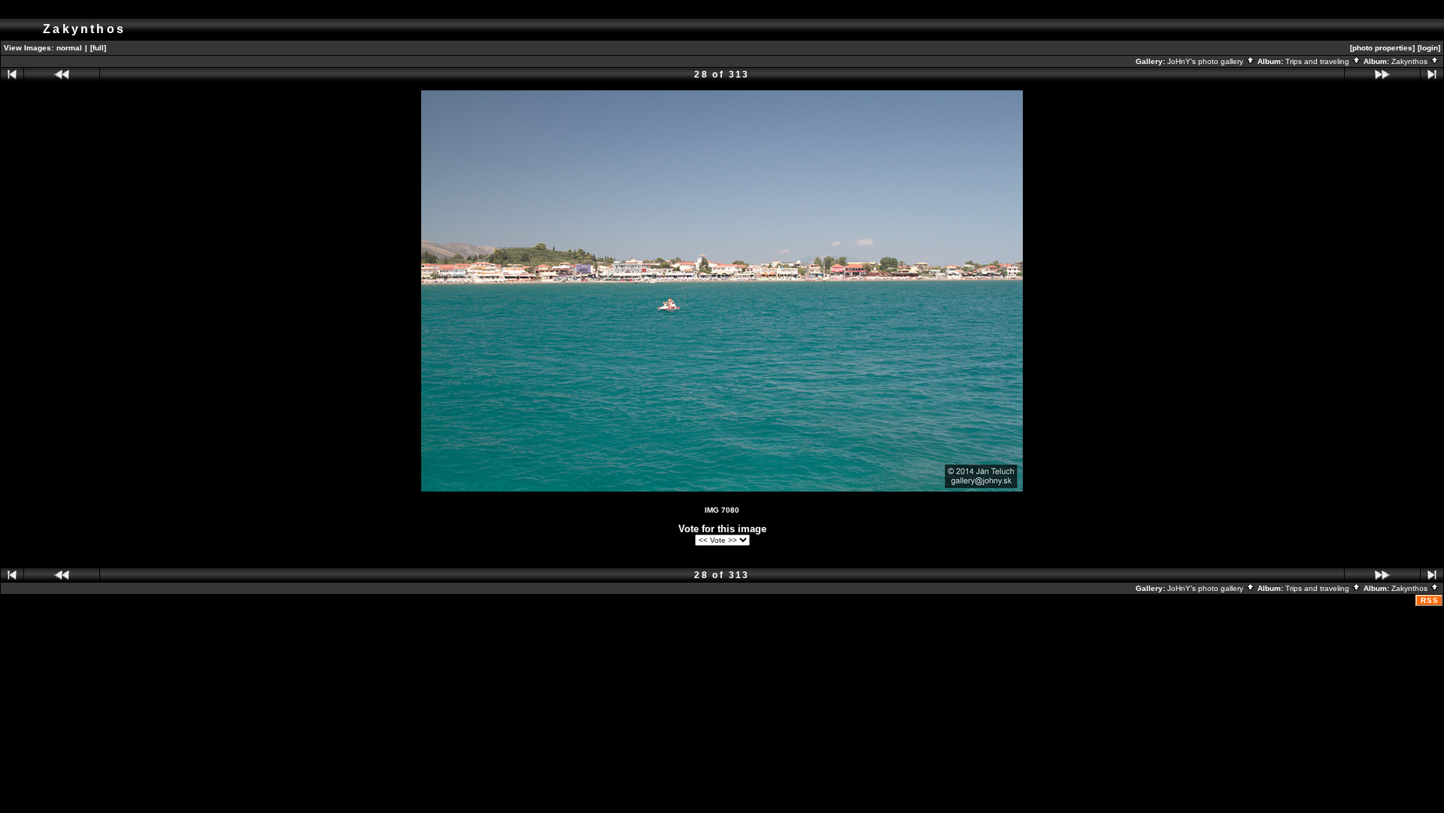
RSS (1430, 600)
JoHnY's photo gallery (1206, 61)
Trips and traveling (1318, 61)
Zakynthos (1410, 61)
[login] (1429, 48)
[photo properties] (1382, 48)
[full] (98, 48)
